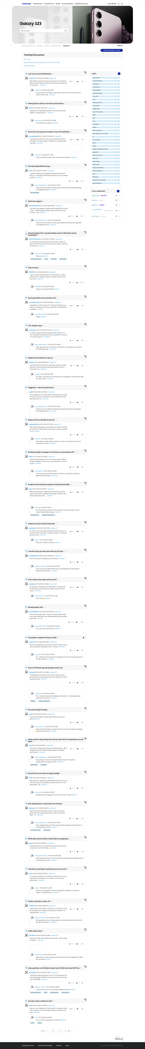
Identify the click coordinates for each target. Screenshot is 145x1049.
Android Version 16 (97, 171)
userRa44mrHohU (34, 556)
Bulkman (37, 155)
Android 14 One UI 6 (98, 155)
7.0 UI (94, 121)
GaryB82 (37, 374)
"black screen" (96, 78)
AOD (94, 174)
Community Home (37, 3)
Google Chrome (35, 515)
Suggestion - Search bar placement (41, 388)
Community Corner (49, 3)
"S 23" (94, 99)
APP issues (95, 177)
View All (106, 191)
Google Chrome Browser (48, 515)
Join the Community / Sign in (111, 50)
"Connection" (96, 84)
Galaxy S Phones (56, 46)
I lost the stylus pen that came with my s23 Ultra (45, 551)
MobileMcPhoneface (35, 239)
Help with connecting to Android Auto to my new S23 (47, 869)
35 (53, 1031)
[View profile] (26, 78)
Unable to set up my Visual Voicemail (41, 524)
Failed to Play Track (36, 992)
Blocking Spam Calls (35, 607)
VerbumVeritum (39, 596)
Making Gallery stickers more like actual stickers (46, 103)
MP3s (45, 992)
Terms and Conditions (45, 1045)
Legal (67, 1045)
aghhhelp (32, 362)
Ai (93, 136)
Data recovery (33, 268)
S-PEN (32, 1023)
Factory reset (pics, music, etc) (39, 901)
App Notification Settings (99, 180)
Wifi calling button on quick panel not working (45, 804)
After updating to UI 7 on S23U (100, 133)
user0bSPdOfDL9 (34, 611)
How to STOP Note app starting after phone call (45, 668)
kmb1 (30, 778)
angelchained (39, 120)
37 (59, 1031)
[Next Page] (119, 73)
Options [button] (119, 45)
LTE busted (43, 764)
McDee (31, 456)
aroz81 (31, 392)
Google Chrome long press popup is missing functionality (49, 484)
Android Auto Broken (98, 167)
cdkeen (31, 873)
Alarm (94, 143)
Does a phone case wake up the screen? (42, 580)
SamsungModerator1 (41, 185)
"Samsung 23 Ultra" (97, 102)
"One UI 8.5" (96, 96)
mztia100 (31, 906)
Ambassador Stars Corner (81, 3)
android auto (96, 164)
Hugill (31, 714)
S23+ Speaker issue (35, 326)
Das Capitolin (33, 972)
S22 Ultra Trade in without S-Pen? (40, 1001)
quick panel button (35, 830)
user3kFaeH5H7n (34, 424)
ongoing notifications (44, 701)
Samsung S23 (65, 992)
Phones (47, 46)
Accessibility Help (28, 1045)
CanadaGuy (32, 584)
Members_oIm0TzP (40, 987)
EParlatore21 (33, 935)
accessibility (96, 124)
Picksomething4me (40, 626)
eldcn (30, 489)
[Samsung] (26, 4)
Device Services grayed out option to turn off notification (49, 132)
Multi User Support (35, 201)
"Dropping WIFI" (97, 90)
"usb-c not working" (98, 112)
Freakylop (32, 672)
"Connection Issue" (97, 81)
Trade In (40, 1023)
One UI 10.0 (27, 59)
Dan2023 (37, 90)
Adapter (95, 127)
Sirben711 (32, 78)
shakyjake (32, 808)
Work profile (63, 259)
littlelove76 (38, 253)
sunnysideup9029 (34, 136)
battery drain (34, 764)
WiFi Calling (47, 830)
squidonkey (32, 528)
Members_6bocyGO (40, 566)
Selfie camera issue (35, 931)
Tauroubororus (33, 330)
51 (65, 1031)
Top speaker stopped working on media (42, 638)
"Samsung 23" (96, 105)
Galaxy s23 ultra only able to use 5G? (41, 420)
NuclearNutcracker (34, 206)
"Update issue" (96, 109)
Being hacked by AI (29, 66)
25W (94, 118)
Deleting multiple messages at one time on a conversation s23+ (51, 452)
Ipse (30, 745)
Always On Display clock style (100, 149)
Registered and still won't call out (40, 358)
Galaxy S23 (53, 78)
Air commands (96, 140)
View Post (43, 85)
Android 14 (95, 152)
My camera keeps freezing (37, 710)
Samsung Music (54, 992)
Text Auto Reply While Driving (39, 166)
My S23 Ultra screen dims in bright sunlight (43, 773)
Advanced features (97, 130)
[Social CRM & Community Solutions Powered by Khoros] (119, 1038)
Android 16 (95, 158)
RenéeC (37, 540)
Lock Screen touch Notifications (39, 74)
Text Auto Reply (35, 192)
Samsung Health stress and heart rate (42, 298)
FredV (30, 171)
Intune (46, 259)
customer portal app (36, 259)
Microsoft (53, 259)
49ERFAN (31, 272)
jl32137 (31, 1005)
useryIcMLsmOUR (34, 302)
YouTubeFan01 (39, 471)
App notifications (97, 183)
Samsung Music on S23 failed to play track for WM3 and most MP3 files (54, 968)
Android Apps (96, 161)
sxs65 (36, 1017)
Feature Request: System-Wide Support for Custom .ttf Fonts (42, 62)
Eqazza (31, 843)
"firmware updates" (97, 93)
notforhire (38, 792)
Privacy (58, 1045)
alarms (94, 146)
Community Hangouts (67, 3)
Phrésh (31, 108)
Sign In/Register (112, 3)
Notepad (33, 701)
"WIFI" (94, 115)
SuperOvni (32, 642)
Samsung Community (28, 46)
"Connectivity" (96, 87)
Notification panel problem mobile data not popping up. (48, 839)
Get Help (58, 3)
